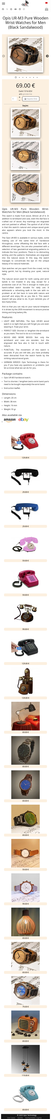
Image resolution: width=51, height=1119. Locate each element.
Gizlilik (20, 1118)
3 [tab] (23, 78)
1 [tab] (16, 78)
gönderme (27, 94)
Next (46, 55)
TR (46, 3)
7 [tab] (37, 78)
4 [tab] (27, 78)
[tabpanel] (25, 55)
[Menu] (8, 3)
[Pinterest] (11, 9)
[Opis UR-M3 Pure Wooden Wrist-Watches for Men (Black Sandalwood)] (25, 55)
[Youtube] (15, 9)
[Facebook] (3, 9)
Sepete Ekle (31, 99)
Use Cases (11, 1118)
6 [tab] (34, 78)
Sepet (46, 9)
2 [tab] (19, 78)
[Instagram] (24, 9)
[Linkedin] (20, 9)
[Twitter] (7, 9)
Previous (3, 55)
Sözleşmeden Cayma (33, 1118)
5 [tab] (30, 78)
